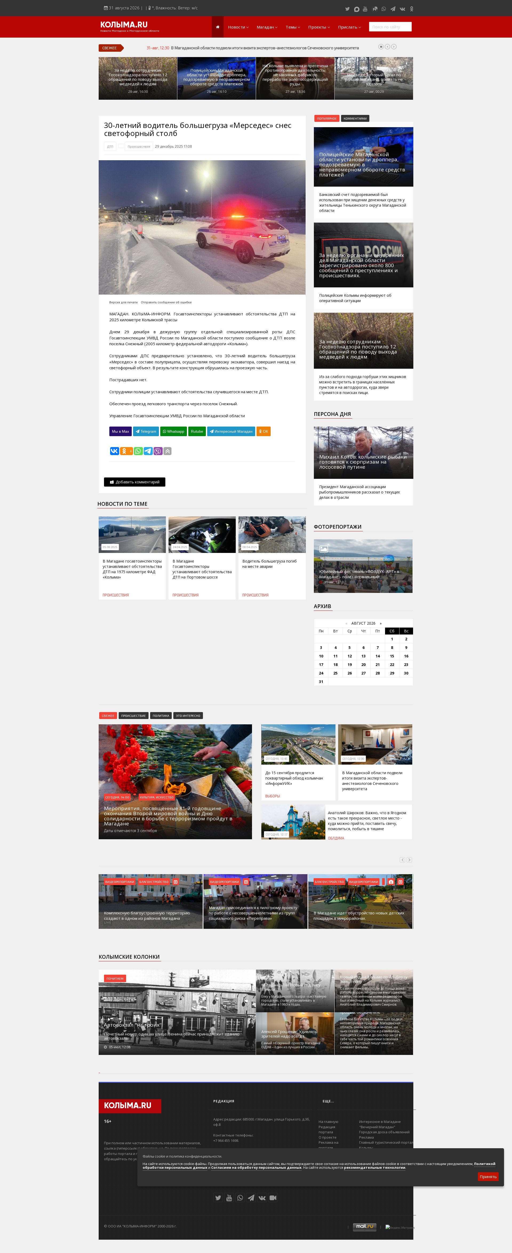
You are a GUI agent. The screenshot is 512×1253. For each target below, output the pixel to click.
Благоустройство (224, 881)
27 (363, 673)
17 (321, 664)
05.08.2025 (110, 547)
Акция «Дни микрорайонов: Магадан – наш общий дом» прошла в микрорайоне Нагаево (357, 915)
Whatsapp (175, 431)
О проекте (328, 1137)
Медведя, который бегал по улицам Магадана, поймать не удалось (374, 79)
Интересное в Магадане (380, 1121)
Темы (291, 27)
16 (406, 655)
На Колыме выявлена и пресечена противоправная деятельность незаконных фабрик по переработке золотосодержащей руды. (295, 74)
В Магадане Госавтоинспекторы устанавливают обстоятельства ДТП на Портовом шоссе (202, 569)
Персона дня (332, 414)
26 (349, 673)
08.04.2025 (250, 547)
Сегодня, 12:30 (353, 759)
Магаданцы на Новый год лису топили (291, 987)
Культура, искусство (157, 797)
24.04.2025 (180, 547)
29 (392, 673)
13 (363, 655)
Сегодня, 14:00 (117, 797)
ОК (265, 431)
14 (377, 655)
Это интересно (188, 715)
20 (363, 664)
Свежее (108, 715)
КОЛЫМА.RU (124, 25)
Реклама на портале (328, 1145)
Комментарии (355, 118)
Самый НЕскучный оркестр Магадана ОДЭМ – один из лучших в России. (290, 1045)
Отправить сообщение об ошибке (166, 302)
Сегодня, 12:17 (276, 834)
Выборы (272, 796)
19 (349, 664)
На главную (328, 1121)
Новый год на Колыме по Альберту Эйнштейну (373, 979)
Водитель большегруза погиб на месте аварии (269, 564)
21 (377, 664)
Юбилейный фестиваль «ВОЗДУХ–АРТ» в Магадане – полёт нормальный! (359, 574)
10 (321, 655)
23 (406, 664)
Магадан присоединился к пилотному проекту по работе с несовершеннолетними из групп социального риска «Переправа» (148, 913)
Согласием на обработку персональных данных (256, 1167)
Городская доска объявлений (384, 1132)
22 (392, 664)
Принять (488, 1176)
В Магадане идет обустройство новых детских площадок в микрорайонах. (254, 915)
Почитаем (115, 978)
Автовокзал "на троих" (133, 1024)
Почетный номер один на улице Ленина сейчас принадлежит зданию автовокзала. (171, 1036)
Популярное (327, 118)
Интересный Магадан (233, 431)
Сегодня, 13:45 (276, 759)
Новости (236, 27)
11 (335, 655)
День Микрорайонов (366, 881)
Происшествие (133, 715)
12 (349, 655)
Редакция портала (327, 1130)
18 (335, 664)
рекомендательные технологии (374, 1167)
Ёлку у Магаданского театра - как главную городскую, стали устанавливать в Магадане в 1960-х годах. (293, 1000)
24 (321, 673)
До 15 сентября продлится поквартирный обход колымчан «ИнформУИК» (294, 778)
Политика (161, 715)
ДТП (110, 146)
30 (406, 673)
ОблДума (336, 838)
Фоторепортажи (338, 526)
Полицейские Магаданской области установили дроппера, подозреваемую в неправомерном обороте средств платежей (216, 77)
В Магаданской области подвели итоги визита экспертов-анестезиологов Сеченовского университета (372, 780)
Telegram (147, 431)
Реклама (366, 1137)
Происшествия (139, 146)
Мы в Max (120, 431)
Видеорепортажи (119, 881)
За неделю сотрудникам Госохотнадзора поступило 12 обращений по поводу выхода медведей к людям (138, 77)
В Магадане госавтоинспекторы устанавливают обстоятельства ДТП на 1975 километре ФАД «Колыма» (132, 569)
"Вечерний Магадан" (377, 1127)
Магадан (265, 27)
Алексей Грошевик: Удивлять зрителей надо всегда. (289, 1033)
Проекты (317, 27)
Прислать (347, 27)
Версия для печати (123, 302)
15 (392, 655)
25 (335, 673)
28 (377, 673)
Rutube (197, 431)
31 (321, 681)
